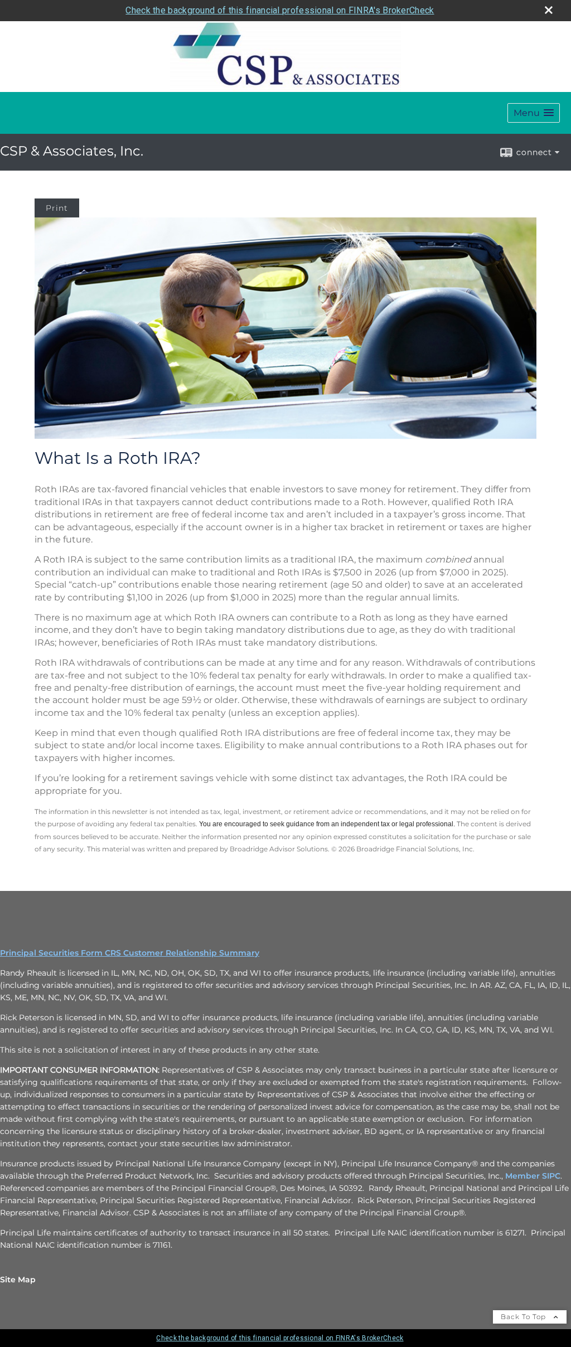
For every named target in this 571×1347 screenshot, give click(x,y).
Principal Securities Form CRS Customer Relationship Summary (129, 953)
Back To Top (524, 1316)
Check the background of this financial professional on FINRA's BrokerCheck (279, 10)
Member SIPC (532, 1176)
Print (57, 208)
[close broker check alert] (548, 10)
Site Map (18, 1280)
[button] (533, 113)
